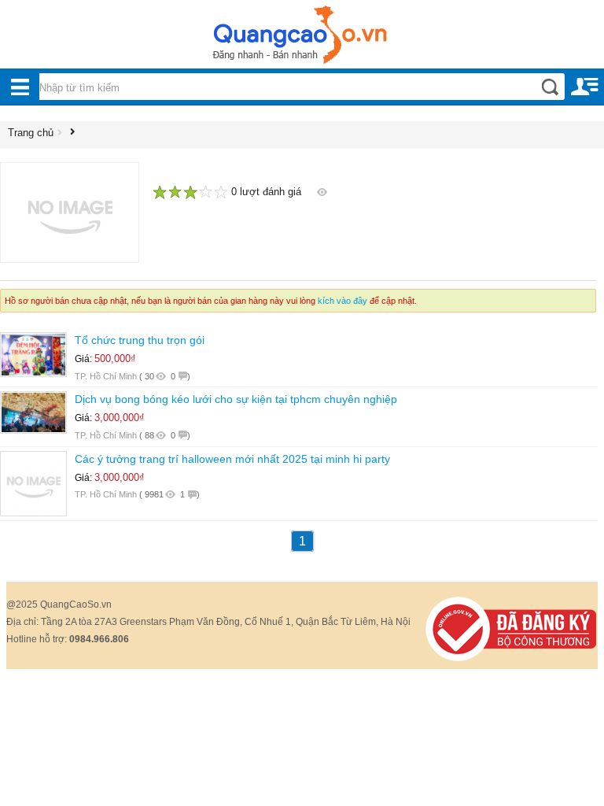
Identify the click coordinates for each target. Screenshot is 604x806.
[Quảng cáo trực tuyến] (302, 39)
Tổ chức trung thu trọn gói (139, 340)
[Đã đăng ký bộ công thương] (511, 628)
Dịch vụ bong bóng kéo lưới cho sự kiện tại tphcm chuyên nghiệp (236, 399)
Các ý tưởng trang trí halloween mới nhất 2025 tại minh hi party (232, 459)
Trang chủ (30, 133)
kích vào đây (342, 300)
